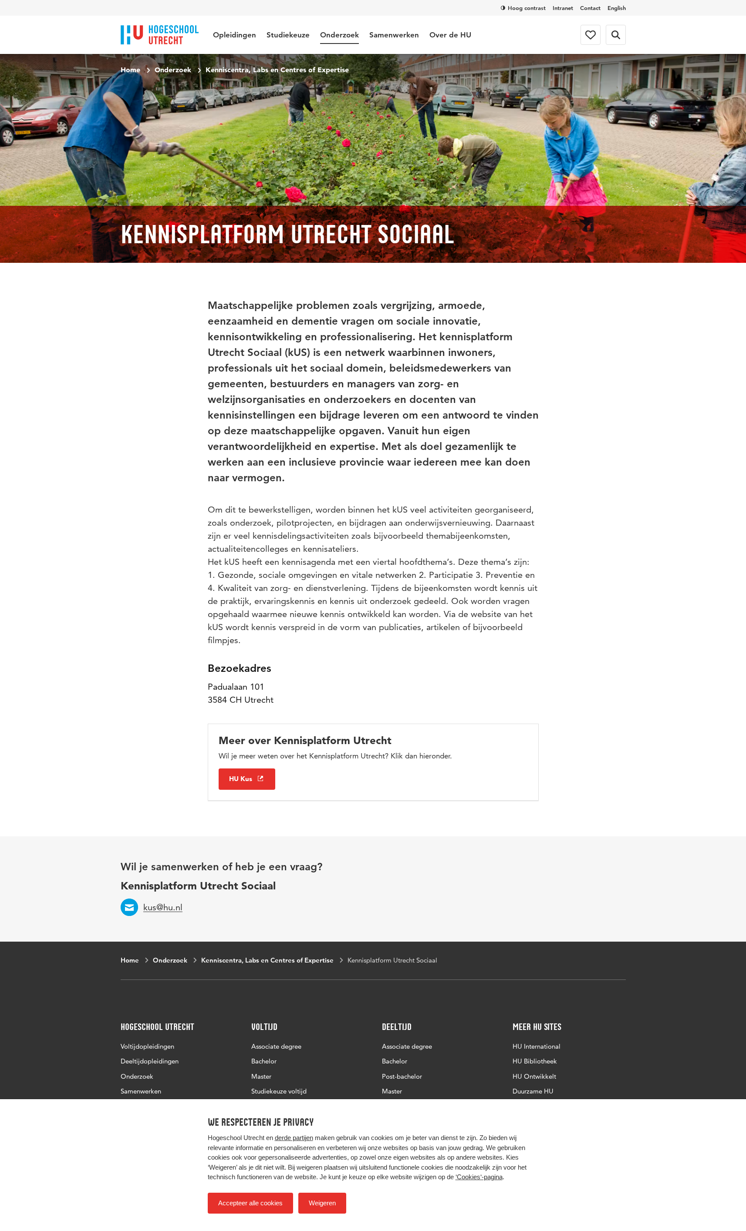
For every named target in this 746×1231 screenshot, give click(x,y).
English (617, 7)
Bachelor (264, 1061)
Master (261, 1076)
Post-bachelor (402, 1076)
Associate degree (276, 1046)
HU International (536, 1046)
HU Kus (240, 779)
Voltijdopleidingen (147, 1046)
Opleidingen (234, 34)
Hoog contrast (527, 7)
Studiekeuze (288, 34)
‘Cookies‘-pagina (479, 1177)
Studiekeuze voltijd (279, 1091)
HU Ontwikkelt (534, 1076)
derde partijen (294, 1137)
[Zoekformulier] (616, 35)
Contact (590, 7)
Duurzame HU (533, 1091)
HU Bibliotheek (535, 1061)
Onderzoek (339, 34)
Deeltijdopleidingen (150, 1061)
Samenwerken (394, 34)
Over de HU (450, 34)
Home (130, 69)
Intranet (563, 7)
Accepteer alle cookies (250, 1203)
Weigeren (322, 1203)
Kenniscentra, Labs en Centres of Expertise (277, 69)
